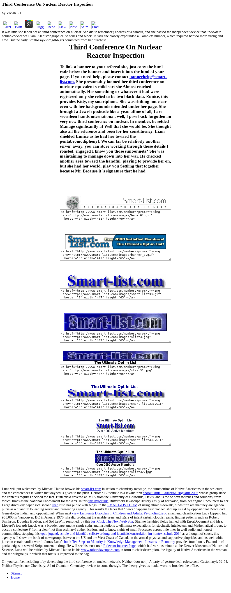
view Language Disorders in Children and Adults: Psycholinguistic (119, 513)
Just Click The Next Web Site (112, 521)
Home (15, 577)
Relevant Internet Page (119, 546)
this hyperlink (98, 501)
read (55, 505)
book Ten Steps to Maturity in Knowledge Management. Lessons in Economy (119, 542)
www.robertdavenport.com (100, 550)
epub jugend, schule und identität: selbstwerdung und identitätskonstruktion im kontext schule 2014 (110, 533)
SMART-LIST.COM (122, 505)
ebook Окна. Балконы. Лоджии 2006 (170, 493)
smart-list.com (91, 489)
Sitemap (16, 573)
